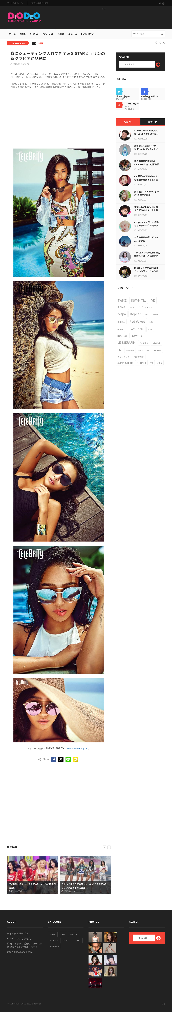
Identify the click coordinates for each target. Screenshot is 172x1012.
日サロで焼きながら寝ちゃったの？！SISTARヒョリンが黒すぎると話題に (32, 886)
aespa (121, 314)
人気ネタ (128, 121)
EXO (151, 321)
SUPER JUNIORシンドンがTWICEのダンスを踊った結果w (146, 134)
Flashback (87, 33)
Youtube (53, 940)
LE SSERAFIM (126, 342)
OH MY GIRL (143, 350)
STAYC (156, 314)
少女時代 (121, 307)
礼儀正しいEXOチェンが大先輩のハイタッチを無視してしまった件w (146, 210)
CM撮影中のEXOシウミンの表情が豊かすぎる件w (147, 178)
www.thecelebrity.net (77, 748)
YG (151, 362)
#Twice (34, 33)
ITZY (150, 329)
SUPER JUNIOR (125, 362)
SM (119, 350)
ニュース (72, 33)
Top (163, 1003)
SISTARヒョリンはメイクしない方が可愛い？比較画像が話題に (85, 886)
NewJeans (122, 335)
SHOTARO (141, 362)
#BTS (23, 33)
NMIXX (120, 329)
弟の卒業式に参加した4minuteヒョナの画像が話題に (146, 164)
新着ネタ (152, 121)
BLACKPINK (135, 329)
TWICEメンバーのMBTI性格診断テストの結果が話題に (147, 256)
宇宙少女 (130, 350)
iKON (159, 362)
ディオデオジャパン (15, 3)
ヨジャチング (123, 356)
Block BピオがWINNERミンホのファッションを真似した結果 (146, 271)
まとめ (61, 33)
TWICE (122, 300)
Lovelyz (156, 342)
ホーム (12, 33)
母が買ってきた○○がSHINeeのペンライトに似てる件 (146, 149)
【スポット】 (137, 335)
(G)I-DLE (121, 321)
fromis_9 (144, 342)
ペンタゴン (139, 356)
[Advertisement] (104, 18)
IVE (152, 300)
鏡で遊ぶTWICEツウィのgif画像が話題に (146, 193)
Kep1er (135, 314)
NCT (132, 307)
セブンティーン (145, 307)
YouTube (47, 33)
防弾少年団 (138, 300)
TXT (146, 314)
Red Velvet (137, 321)
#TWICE (73, 934)
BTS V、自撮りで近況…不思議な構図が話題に (69, 43)
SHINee (157, 350)
